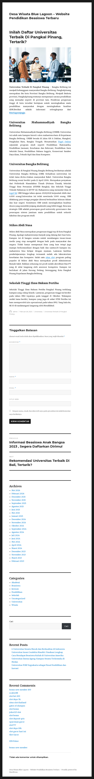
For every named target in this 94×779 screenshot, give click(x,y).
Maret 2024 (17, 548)
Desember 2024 (19, 519)
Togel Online (64, 142)
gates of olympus (17, 706)
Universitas (38, 312)
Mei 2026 (16, 490)
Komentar (14, 342)
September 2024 (19, 529)
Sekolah (15, 595)
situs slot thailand (17, 702)
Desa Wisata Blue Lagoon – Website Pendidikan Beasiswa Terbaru (39, 16)
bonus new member (18, 747)
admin (15, 312)
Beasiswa (16, 586)
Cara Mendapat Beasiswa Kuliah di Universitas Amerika (37, 655)
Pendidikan (17, 592)
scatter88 (13, 693)
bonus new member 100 (20, 690)
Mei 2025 (16, 513)
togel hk (13, 193)
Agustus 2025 (18, 506)
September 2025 (19, 503)
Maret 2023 (17, 558)
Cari (11, 621)
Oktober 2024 (18, 526)
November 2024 (19, 522)
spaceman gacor (17, 722)
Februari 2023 (18, 561)
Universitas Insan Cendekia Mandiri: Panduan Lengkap (37, 652)
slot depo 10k (15, 728)
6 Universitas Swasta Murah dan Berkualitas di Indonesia (38, 649)
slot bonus (14, 709)
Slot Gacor (14, 735)
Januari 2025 (17, 516)
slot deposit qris (17, 718)
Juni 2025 (16, 510)
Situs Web (14, 399)
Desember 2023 (19, 551)
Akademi (16, 582)
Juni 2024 (16, 538)
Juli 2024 (16, 535)
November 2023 (19, 555)
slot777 (12, 725)
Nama (12, 377)
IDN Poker (14, 741)
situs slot (50, 257)
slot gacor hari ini (17, 731)
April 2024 (16, 545)
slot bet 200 (14, 696)
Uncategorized (18, 598)
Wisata (15, 605)
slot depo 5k (15, 699)
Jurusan (15, 589)
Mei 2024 (16, 542)
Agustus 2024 (18, 532)
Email (12, 388)
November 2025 (19, 500)
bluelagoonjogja (17, 113)
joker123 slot (15, 712)
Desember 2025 (19, 497)
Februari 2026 (18, 493)
